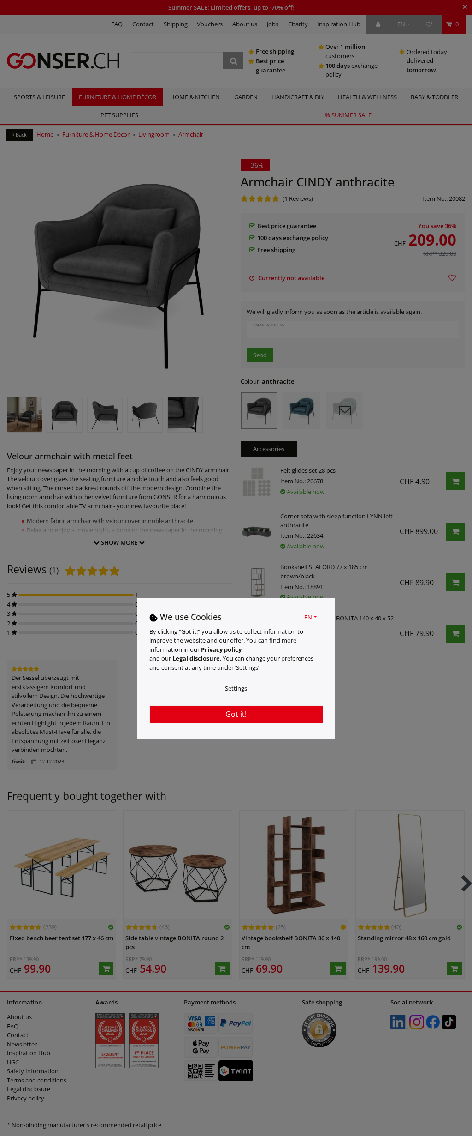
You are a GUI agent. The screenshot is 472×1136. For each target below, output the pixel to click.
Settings (236, 688)
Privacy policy (221, 649)
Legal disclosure (196, 658)
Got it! (236, 714)
